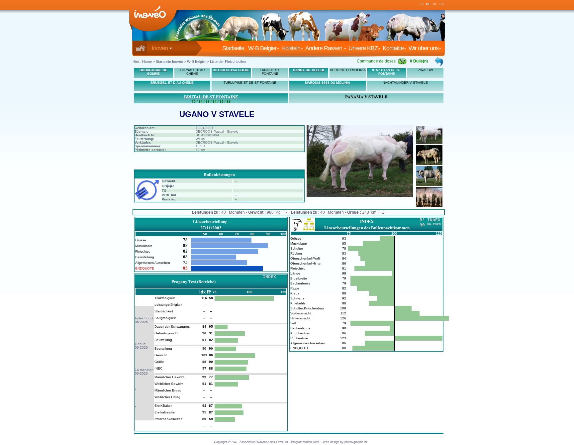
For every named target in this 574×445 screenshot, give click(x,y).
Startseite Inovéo (169, 61)
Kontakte (393, 48)
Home (147, 61)
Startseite (234, 48)
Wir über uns (423, 48)
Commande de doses (376, 61)
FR (422, 4)
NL (435, 4)
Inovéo (160, 48)
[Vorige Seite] (439, 61)
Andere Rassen (324, 48)
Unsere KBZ (363, 48)
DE (428, 4)
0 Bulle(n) (419, 61)
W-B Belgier (262, 48)
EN (441, 4)
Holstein (290, 48)
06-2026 (141, 322)
